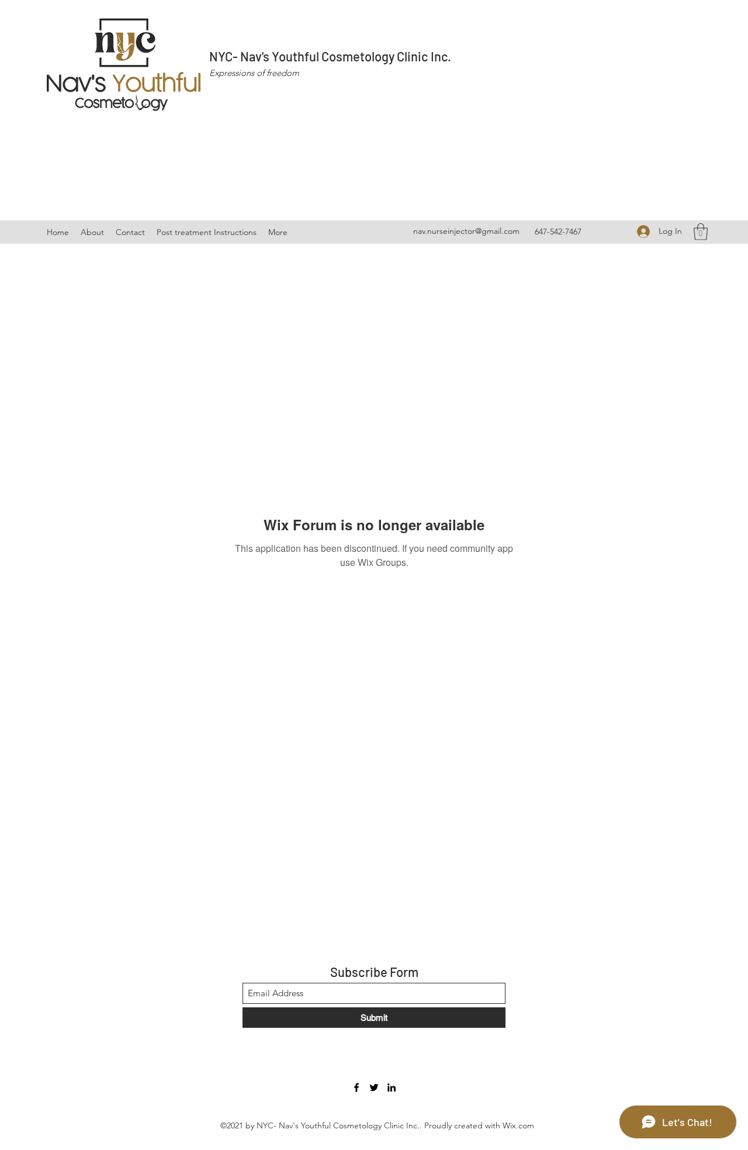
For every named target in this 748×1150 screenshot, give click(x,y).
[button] (701, 231)
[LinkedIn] (391, 1087)
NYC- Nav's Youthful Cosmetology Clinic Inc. (330, 56)
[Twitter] (374, 1087)
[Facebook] (356, 1087)
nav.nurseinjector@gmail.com (466, 231)
